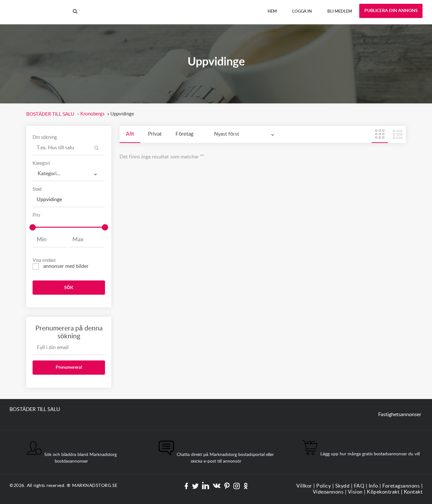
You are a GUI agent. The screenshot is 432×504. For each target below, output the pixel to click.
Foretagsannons (401, 486)
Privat (155, 134)
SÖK (68, 288)
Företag (185, 134)
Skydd (342, 486)
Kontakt (413, 492)
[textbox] (69, 171)
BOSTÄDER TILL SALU (34, 6)
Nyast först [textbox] (226, 134)
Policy (323, 486)
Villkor (304, 486)
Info (373, 486)
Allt (130, 134)
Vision (355, 492)
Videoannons (328, 492)
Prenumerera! (69, 367)
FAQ (359, 486)
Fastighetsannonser (399, 414)
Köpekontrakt (383, 492)
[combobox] (69, 173)
